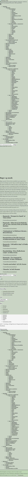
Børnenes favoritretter (10, 43)
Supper (10, 35)
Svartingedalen (14, 107)
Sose (12, 89)
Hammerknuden (14, 81)
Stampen (13, 91)
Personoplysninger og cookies (12, 142)
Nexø (12, 86)
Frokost (7, 48)
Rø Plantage (13, 105)
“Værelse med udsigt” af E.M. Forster (14, 264)
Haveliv (7, 125)
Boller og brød (12, 41)
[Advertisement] (14, 161)
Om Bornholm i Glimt (10, 140)
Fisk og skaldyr (14, 26)
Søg (15, 144)
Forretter (8, 45)
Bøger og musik (9, 121)
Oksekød (13, 30)
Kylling (13, 28)
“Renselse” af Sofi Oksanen (11, 269)
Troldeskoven (14, 109)
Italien (12, 16)
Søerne (10, 111)
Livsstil (4, 120)
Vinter (10, 129)
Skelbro (13, 88)
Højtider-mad (8, 49)
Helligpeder (13, 80)
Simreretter (11, 34)
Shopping (8, 118)
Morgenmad (8, 58)
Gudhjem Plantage (15, 101)
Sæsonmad (8, 64)
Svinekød (13, 31)
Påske (10, 56)
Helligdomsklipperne (15, 79)
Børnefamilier (9, 113)
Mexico (13, 18)
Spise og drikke (9, 119)
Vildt (12, 33)
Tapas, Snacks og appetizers (11, 62)
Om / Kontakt (5, 139)
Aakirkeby (13, 71)
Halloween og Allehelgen (14, 133)
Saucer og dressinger (10, 59)
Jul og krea (11, 134)
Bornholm (5, 67)
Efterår (10, 128)
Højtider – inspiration (10, 132)
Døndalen (13, 99)
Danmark (13, 12)
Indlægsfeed (5, 309)
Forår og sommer (12, 65)
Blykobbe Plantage (15, 98)
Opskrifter (5, 6)
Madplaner (8, 57)
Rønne (12, 84)
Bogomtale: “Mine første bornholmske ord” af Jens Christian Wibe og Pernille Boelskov (15, 224)
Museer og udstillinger (10, 117)
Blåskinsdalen (14, 97)
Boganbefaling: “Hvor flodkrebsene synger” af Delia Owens (14, 251)
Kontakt (7, 141)
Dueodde (13, 76)
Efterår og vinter (12, 66)
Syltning (7, 61)
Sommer (10, 127)
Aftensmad (8, 7)
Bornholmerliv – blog (10, 124)
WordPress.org (5, 312)
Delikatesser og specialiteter (11, 114)
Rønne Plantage (14, 106)
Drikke (7, 46)
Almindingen (14, 96)
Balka (12, 74)
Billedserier (5, 135)
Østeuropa (13, 22)
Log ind (4, 307)
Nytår (10, 54)
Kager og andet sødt (13, 42)
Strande (10, 110)
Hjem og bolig (8, 130)
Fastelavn (11, 50)
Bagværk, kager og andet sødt (12, 39)
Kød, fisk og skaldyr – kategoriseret (16, 23)
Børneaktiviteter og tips (10, 122)
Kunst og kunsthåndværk (11, 115)
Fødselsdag (11, 51)
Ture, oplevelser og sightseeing (12, 68)
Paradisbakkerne (14, 104)
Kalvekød (13, 27)
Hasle (12, 75)
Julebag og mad (12, 53)
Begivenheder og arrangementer (12, 112)
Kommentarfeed (6, 310)
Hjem (1, 146)
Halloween (11, 52)
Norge (12, 20)
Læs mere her (20, 475)
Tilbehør (10, 36)
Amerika (13, 10)
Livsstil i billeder (9, 137)
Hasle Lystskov (14, 102)
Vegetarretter (11, 37)
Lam (12, 29)
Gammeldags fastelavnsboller (8, 291)
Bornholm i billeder (10, 136)
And (12, 24)
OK (17, 475)
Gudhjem (13, 77)
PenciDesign (2, 325)
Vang (12, 92)
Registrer (4, 305)
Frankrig (13, 14)
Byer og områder (12, 69)
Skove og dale (11, 95)
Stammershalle (14, 90)
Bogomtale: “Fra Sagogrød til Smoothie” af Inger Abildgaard (12, 258)
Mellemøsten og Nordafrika (17, 19)
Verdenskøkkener (12, 8)
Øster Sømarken (14, 94)
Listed (12, 83)
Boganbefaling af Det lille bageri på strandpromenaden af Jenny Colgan (14, 238)
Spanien (13, 21)
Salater (7, 60)
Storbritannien (14, 13)
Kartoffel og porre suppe (7, 294)
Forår (10, 126)
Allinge (12, 72)
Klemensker (13, 82)
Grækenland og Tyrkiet (16, 15)
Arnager (13, 73)
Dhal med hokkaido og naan (8, 293)
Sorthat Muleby (14, 87)
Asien (12, 11)
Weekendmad (11, 38)
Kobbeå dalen (14, 103)
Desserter (8, 44)
